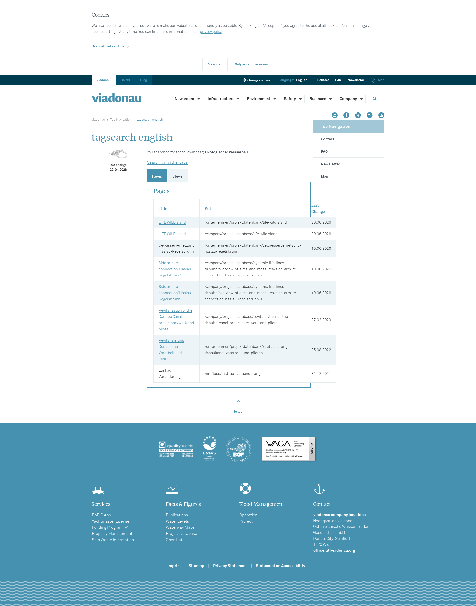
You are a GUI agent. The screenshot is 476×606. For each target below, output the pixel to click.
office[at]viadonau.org (334, 550)
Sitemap (196, 566)
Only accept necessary (252, 64)
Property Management (112, 534)
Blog (143, 80)
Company (348, 99)
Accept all (215, 64)
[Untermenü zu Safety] (300, 98)
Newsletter (356, 80)
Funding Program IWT (111, 527)
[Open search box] (374, 98)
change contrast (259, 80)
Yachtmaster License (110, 521)
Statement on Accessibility (280, 566)
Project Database (181, 534)
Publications (177, 515)
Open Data (175, 540)
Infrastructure (220, 99)
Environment (258, 99)
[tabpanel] (228, 282)
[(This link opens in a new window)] (335, 115)
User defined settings (108, 46)
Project (246, 521)
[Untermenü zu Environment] (275, 98)
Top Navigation (121, 119)
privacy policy (211, 32)
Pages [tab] (157, 176)
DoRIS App (101, 515)
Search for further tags (167, 162)
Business (317, 99)
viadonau (104, 80)
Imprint (174, 566)
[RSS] (381, 115)
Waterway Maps (180, 527)
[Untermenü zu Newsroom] (199, 98)
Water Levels (177, 521)
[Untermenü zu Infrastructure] (238, 98)
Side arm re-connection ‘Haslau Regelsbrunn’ (175, 269)
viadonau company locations (339, 515)
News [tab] (178, 176)
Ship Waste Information (113, 540)
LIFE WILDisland (172, 222)
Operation (248, 515)
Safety (290, 99)
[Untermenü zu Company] (361, 98)
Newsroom (184, 99)
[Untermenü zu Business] (331, 98)
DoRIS (125, 80)
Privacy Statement (230, 566)
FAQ (338, 80)
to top (238, 411)
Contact (323, 80)
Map (381, 80)
